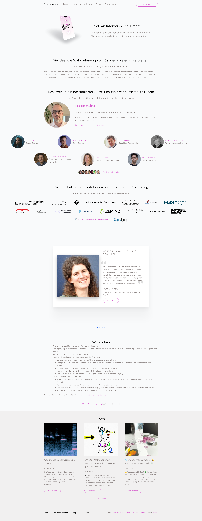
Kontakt (100, 125)
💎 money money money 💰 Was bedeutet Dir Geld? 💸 (139, 462)
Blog (98, 4)
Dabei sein (110, 4)
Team (65, 4)
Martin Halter (85, 105)
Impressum (129, 513)
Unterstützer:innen (82, 4)
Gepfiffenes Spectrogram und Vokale (59, 462)
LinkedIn (90, 125)
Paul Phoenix (124, 140)
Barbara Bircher (102, 158)
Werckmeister (117, 513)
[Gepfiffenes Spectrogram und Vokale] (60, 439)
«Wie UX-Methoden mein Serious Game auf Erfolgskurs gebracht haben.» (99, 463)
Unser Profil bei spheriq (92, 404)
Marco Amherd (148, 158)
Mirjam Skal (30, 140)
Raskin (155, 513)
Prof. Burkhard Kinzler (174, 140)
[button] (155, 284)
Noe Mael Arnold (79, 140)
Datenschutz (141, 513)
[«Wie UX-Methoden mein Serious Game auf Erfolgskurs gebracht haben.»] (100, 439)
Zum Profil (79, 125)
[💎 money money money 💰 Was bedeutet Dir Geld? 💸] (141, 439)
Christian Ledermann (57, 156)
